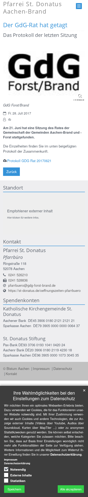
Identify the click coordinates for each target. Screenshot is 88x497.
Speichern (14, 489)
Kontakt (11, 373)
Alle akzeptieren (70, 489)
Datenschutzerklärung (66, 454)
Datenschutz (62, 368)
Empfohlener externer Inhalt (30, 210)
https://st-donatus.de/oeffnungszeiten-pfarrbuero (44, 290)
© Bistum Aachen (16, 368)
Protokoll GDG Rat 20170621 (29, 160)
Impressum (42, 368)
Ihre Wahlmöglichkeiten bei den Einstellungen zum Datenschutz (44, 395)
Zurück (11, 171)
